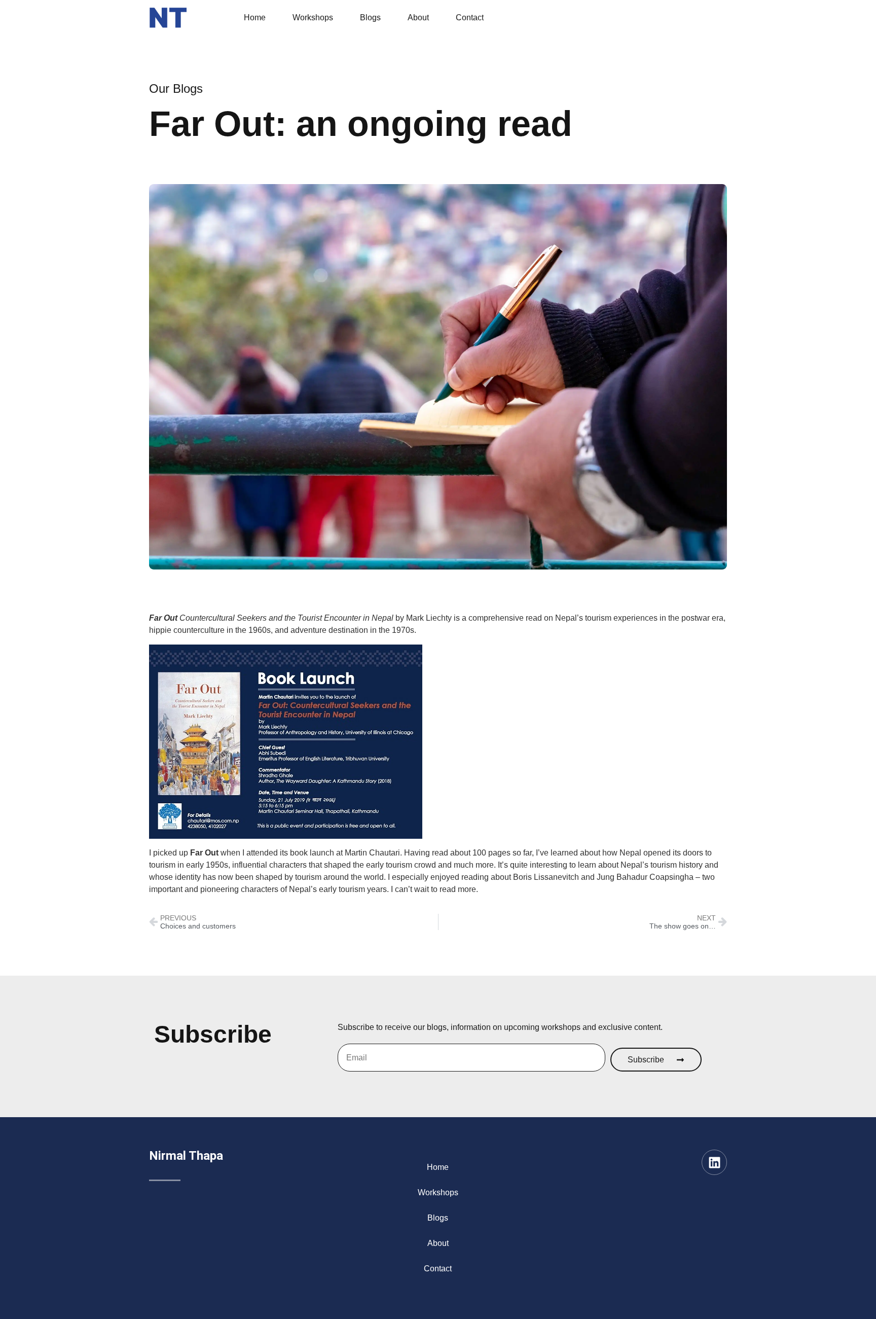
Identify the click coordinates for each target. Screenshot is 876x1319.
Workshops (313, 17)
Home (255, 17)
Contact (470, 17)
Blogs (370, 17)
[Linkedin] (714, 1162)
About (418, 17)
